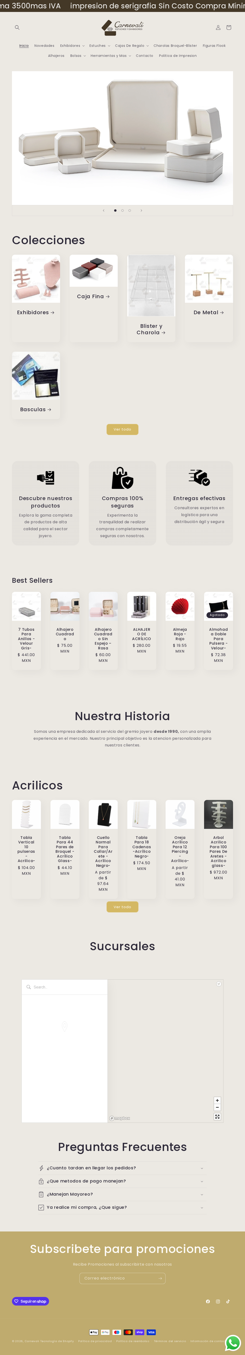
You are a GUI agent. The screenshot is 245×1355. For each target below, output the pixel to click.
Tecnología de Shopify (57, 1341)
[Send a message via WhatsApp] (233, 1343)
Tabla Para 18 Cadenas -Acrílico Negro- (141, 846)
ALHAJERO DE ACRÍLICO (141, 634)
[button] (17, 27)
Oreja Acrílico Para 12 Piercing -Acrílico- (180, 849)
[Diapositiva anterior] (103, 210)
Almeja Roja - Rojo (180, 634)
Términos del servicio (170, 1341)
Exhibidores (33, 312)
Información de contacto (209, 1341)
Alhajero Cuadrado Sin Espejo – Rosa (103, 638)
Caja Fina (90, 296)
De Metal (206, 312)
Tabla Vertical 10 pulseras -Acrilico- (26, 849)
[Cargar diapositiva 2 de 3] (122, 210)
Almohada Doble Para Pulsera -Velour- (218, 638)
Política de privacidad (95, 1341)
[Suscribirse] (160, 1278)
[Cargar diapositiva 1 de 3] (115, 210)
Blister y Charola (149, 329)
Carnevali (32, 1341)
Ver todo (122, 429)
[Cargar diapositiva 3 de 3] (129, 210)
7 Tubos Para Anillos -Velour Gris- (26, 638)
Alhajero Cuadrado (65, 634)
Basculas (33, 409)
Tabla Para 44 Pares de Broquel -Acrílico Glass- (65, 849)
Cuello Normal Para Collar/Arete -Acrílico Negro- (103, 851)
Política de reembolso (132, 1341)
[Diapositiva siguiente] (141, 210)
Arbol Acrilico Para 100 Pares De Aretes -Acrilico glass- (218, 851)
